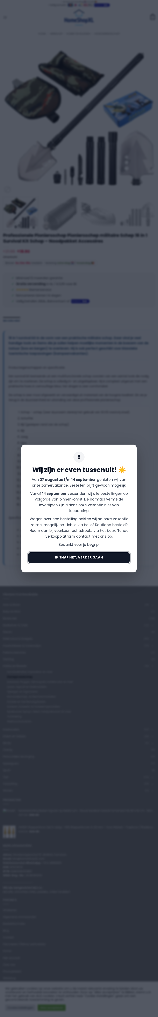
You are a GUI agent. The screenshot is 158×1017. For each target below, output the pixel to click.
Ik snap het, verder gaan (79, 557)
